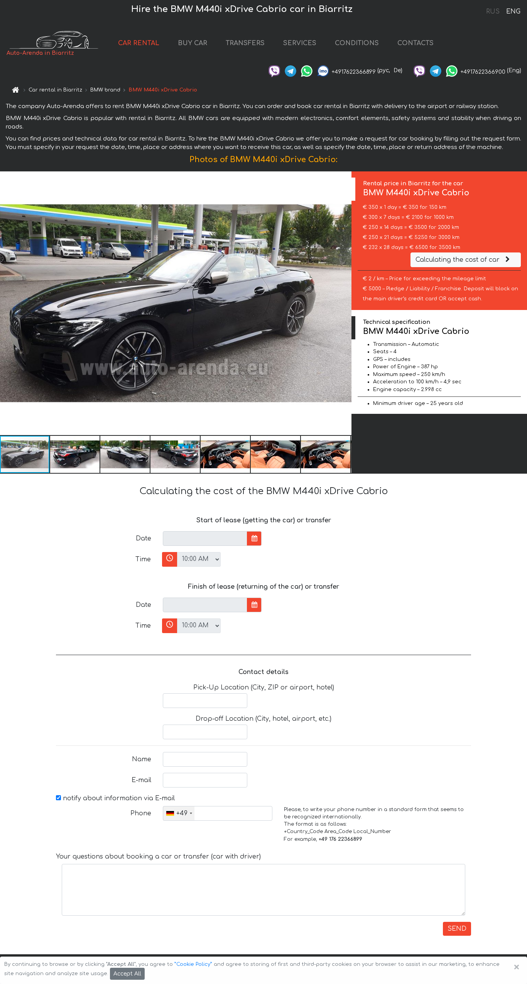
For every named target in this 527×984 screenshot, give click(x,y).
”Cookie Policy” (193, 964)
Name (141, 759)
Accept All (127, 974)
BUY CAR (192, 43)
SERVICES (299, 43)
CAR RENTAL (138, 43)
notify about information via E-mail (118, 798)
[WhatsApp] (306, 70)
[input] (205, 538)
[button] (75, 454)
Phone (140, 813)
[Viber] (274, 70)
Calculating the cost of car (459, 259)
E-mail (141, 780)
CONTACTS (415, 43)
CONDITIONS (357, 43)
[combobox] (178, 813)
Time (143, 559)
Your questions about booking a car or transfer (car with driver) (158, 856)
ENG (513, 11)
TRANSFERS (245, 43)
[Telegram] (290, 70)
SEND (457, 928)
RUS (493, 11)
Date (143, 538)
